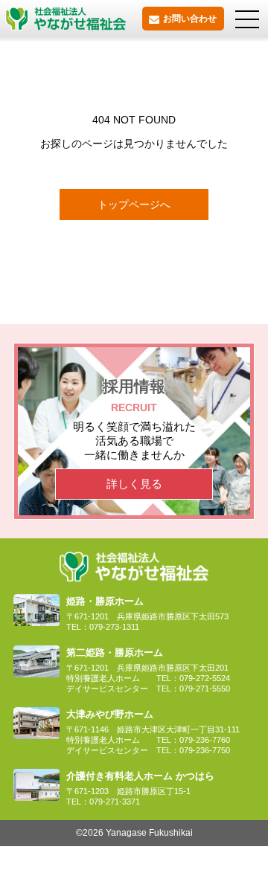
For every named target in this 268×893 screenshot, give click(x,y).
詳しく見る (134, 483)
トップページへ (134, 204)
